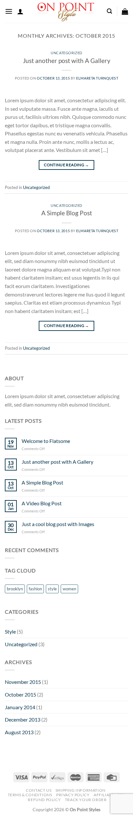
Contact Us (38, 790)
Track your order (86, 799)
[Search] (109, 11)
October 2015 (20, 694)
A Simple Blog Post (66, 213)
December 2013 (22, 719)
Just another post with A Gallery (66, 60)
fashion (35, 588)
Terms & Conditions (30, 794)
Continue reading (66, 164)
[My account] (20, 11)
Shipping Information (81, 790)
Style (10, 631)
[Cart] (125, 11)
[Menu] (9, 11)
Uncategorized (66, 53)
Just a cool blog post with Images (58, 524)
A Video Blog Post (42, 503)
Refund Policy (44, 799)
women (69, 588)
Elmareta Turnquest (97, 78)
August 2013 (19, 732)
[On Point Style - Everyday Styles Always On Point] (66, 11)
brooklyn (15, 588)
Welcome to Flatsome (46, 441)
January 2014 (20, 707)
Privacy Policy (73, 794)
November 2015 (23, 682)
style (52, 588)
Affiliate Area (110, 794)
